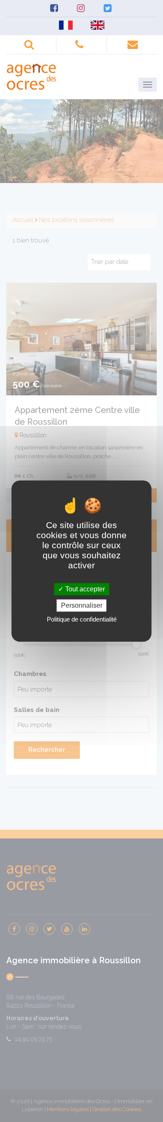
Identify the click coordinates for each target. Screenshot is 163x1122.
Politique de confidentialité (82, 619)
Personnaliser (81, 605)
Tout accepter (84, 589)
